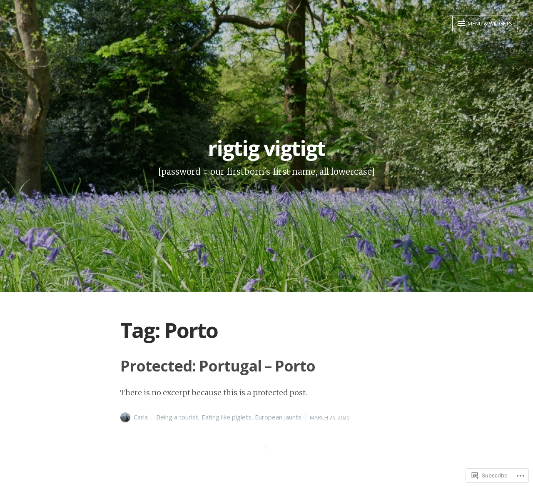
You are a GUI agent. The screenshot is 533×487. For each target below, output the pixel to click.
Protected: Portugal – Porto (217, 366)
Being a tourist (177, 417)
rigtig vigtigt (266, 148)
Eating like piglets (227, 417)
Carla (141, 417)
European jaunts (278, 417)
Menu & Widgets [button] (489, 23)
